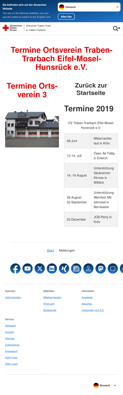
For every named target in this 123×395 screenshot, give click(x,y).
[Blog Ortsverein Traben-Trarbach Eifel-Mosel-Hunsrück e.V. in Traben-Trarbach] (76, 268)
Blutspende (49, 310)
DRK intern (11, 364)
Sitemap (10, 338)
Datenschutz (12, 345)
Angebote (87, 297)
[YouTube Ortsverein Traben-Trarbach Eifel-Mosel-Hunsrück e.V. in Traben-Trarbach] (27, 268)
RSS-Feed (11, 357)
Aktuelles (87, 304)
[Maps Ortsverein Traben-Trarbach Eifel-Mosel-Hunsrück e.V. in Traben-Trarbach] (88, 268)
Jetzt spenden (13, 297)
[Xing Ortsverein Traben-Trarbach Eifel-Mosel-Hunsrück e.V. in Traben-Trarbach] (64, 268)
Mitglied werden (52, 297)
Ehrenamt (48, 304)
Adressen (10, 325)
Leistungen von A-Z (93, 310)
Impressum (11, 351)
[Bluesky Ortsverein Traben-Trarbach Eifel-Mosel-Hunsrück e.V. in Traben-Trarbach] (113, 268)
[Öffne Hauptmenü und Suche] (116, 28)
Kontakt (9, 332)
